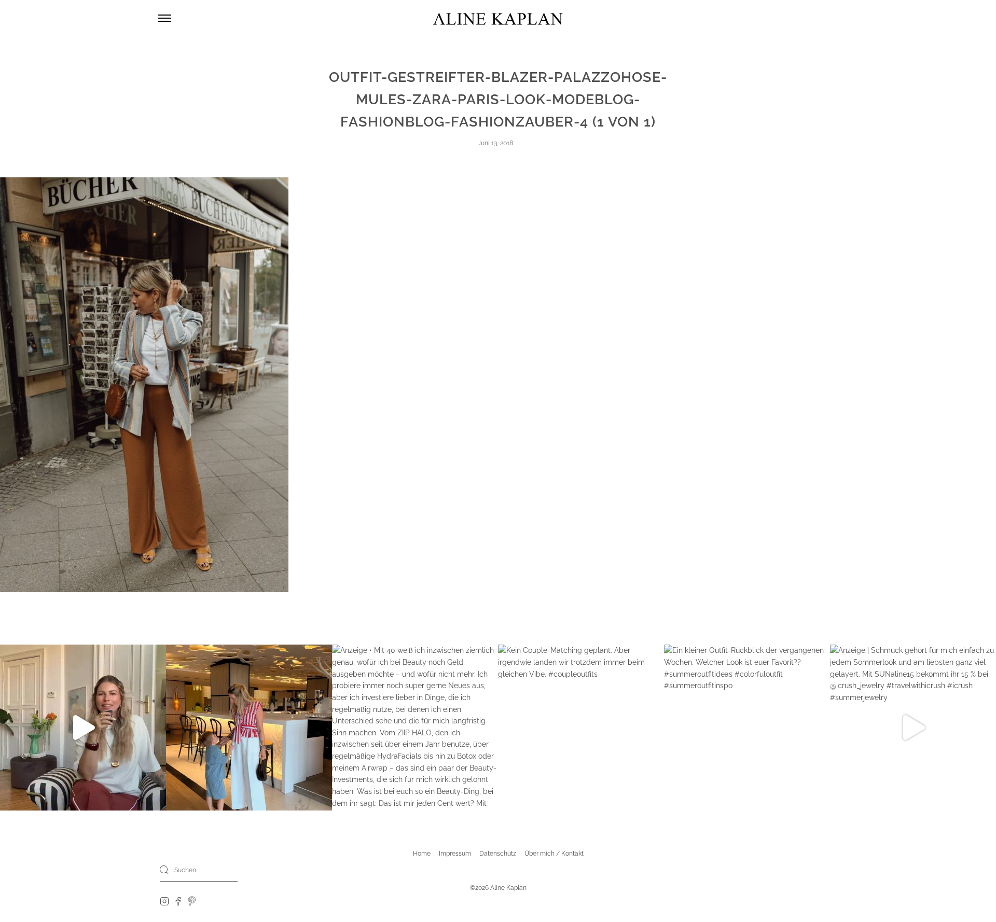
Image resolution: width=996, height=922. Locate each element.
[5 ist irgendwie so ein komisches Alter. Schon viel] (249, 728)
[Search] (164, 869)
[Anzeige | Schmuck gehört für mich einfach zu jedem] (913, 728)
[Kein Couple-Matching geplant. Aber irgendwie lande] (581, 728)
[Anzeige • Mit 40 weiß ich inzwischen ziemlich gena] (415, 728)
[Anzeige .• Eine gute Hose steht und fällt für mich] (83, 728)
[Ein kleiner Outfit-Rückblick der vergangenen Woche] (747, 728)
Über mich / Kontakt (554, 853)
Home (422, 853)
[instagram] (164, 901)
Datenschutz (497, 853)
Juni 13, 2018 (495, 143)
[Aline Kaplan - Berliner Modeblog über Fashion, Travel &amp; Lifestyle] (498, 18)
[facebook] (178, 901)
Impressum (455, 853)
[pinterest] (192, 901)
